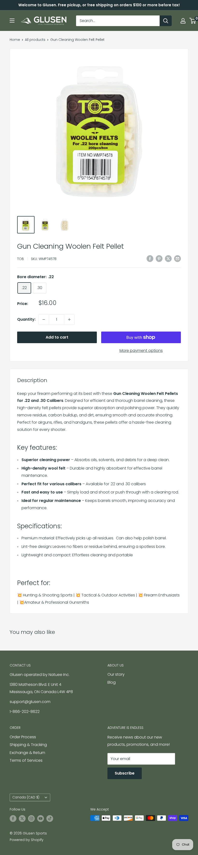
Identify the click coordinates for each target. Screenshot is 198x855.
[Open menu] (12, 20)
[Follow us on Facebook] (13, 818)
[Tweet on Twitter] (168, 258)
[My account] (183, 20)
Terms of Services (26, 760)
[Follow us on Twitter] (22, 818)
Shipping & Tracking (28, 744)
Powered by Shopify (26, 839)
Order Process (23, 737)
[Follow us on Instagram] (31, 818)
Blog (111, 682)
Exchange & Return (27, 752)
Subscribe (124, 773)
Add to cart (57, 337)
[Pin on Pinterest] (159, 258)
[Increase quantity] (69, 319)
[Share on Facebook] (150, 258)
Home (15, 39)
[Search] (166, 20)
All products (35, 39)
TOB (20, 258)
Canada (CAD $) (25, 797)
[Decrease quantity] (44, 319)
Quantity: (26, 319)
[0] (193, 21)
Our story (116, 674)
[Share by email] (177, 258)
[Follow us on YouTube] (40, 818)
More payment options (141, 350)
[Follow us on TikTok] (49, 818)
